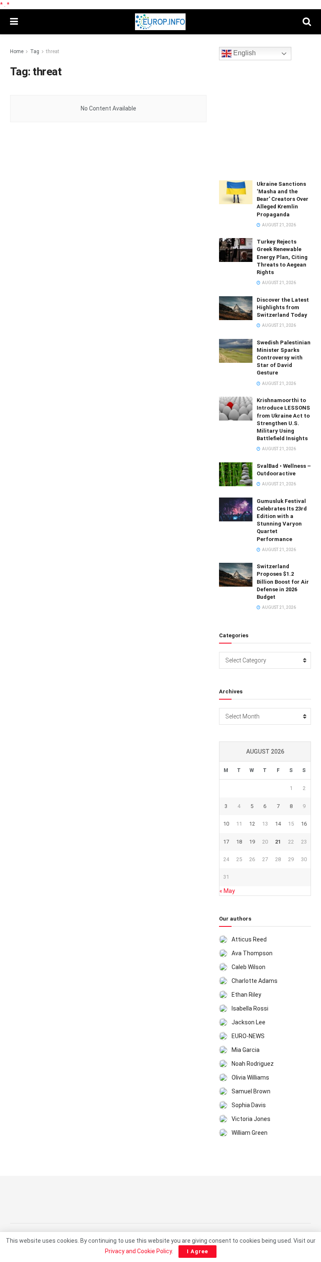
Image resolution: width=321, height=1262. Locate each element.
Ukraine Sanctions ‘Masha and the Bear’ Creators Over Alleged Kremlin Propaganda (282, 199)
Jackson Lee (248, 1022)
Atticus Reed (249, 939)
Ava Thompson (252, 953)
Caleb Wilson (248, 967)
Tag (34, 51)
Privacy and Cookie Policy (138, 1251)
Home (16, 51)
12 (252, 824)
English (244, 53)
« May (227, 891)
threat (52, 51)
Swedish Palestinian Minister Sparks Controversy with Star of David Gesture (284, 357)
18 (239, 842)
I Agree (197, 1251)
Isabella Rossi (250, 1008)
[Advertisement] (270, 119)
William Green (250, 1132)
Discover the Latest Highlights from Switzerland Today (283, 307)
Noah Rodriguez (253, 1063)
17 (226, 842)
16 (304, 824)
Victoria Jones (251, 1119)
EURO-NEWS (248, 1036)
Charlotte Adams (255, 980)
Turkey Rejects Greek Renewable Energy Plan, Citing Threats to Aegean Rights (282, 257)
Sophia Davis (249, 1105)
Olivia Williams (250, 1077)
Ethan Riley (246, 994)
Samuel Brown (251, 1091)
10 (226, 824)
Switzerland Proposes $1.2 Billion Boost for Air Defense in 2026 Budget (283, 581)
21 (278, 842)
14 (278, 824)
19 (252, 842)
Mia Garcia (246, 1050)
